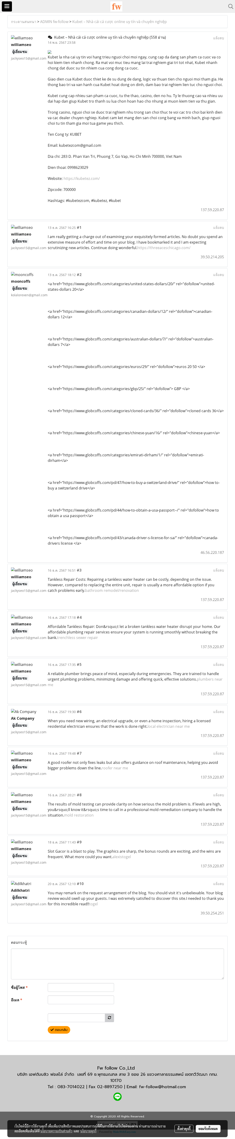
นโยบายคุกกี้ (88, 1131)
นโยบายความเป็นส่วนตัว (56, 1131)
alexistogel (121, 856)
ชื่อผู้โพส (19, 987)
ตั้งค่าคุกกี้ (183, 1129)
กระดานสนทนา (23, 21)
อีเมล (16, 999)
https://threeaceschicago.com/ (163, 247)
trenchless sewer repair (77, 637)
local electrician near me (169, 726)
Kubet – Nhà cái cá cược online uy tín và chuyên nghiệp (119, 21)
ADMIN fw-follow (54, 21)
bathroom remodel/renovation (112, 590)
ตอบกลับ (60, 1029)
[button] (229, 6)
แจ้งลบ (218, 37)
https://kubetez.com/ (82, 178)
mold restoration (79, 815)
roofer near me (115, 768)
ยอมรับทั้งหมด (208, 1129)
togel (93, 903)
